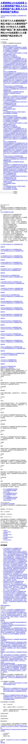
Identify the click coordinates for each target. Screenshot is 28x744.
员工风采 (13, 54)
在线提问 (23, 111)
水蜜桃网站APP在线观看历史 (15, 47)
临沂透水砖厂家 (10, 739)
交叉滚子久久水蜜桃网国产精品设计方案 (13, 101)
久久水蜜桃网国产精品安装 (9, 104)
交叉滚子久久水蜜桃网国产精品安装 (12, 106)
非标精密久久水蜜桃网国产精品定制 (12, 93)
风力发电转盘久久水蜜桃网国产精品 (12, 164)
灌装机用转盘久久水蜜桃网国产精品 (17, 170)
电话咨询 (18, 729)
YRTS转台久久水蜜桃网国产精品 (11, 88)
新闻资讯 (5, 110)
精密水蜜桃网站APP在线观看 (10, 45)
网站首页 (5, 47)
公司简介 (5, 53)
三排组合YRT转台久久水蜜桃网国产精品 (13, 86)
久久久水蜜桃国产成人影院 (9, 187)
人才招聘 (10, 53)
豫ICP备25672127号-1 (20, 725)
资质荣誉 (19, 53)
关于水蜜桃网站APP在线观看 (10, 51)
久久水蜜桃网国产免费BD (9, 109)
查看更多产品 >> (5, 367)
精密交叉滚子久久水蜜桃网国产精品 (12, 57)
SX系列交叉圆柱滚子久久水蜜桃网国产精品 (13, 58)
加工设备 (15, 53)
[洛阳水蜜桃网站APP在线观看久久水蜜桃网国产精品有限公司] (14, 17)
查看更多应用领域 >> (6, 605)
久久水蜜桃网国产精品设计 (9, 100)
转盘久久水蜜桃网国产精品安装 (17, 698)
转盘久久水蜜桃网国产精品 (9, 71)
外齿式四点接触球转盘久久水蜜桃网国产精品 (14, 73)
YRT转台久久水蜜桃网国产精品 (15, 677)
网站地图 (3, 742)
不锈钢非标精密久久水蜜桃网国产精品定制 (13, 91)
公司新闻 (19, 111)
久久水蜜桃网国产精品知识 (9, 111)
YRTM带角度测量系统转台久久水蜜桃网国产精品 (15, 87)
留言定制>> (11, 367)
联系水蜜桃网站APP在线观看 (10, 113)
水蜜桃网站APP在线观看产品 (10, 55)
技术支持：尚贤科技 (19, 726)
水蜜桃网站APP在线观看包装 (12, 50)
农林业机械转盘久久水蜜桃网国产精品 (12, 171)
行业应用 (5, 94)
